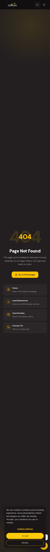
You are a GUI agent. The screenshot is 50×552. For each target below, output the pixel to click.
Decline (25, 543)
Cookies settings (25, 529)
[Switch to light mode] (37, 4)
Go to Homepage (26, 274)
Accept (25, 536)
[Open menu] (44, 4)
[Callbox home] (12, 4)
